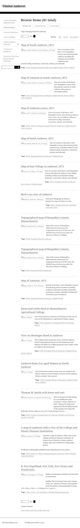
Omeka (41, 522)
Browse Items (9, 27)
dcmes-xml (29, 510)
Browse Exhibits (9, 37)
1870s (28, 67)
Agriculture (48, 323)
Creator (65, 37)
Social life (30, 417)
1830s (28, 454)
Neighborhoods (57, 67)
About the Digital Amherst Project (9, 21)
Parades (24, 417)
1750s (33, 492)
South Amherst (69, 95)
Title (59, 37)
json (35, 510)
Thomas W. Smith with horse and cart (42, 392)
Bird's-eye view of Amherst (36, 194)
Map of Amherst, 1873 (33, 280)
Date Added (73, 37)
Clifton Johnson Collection (9, 43)
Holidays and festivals (66, 415)
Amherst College (36, 126)
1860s (28, 270)
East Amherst (26, 184)
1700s (28, 492)
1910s (41, 323)
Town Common (26, 98)
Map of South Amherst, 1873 (37, 138)
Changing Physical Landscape (41, 67)
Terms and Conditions (7, 50)
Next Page (34, 36)
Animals (33, 415)
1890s (28, 415)
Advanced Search (15, 67)
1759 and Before (41, 492)
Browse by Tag (40, 26)
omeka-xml (42, 510)
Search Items (54, 26)
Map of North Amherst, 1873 (37, 45)
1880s (52, 205)
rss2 (47, 510)
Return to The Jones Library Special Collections (11, 58)
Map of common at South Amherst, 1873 (44, 77)
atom (23, 510)
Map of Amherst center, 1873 (37, 108)
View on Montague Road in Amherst (42, 335)
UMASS (37, 325)
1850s (28, 239)
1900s (41, 351)
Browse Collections (11, 32)
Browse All (27, 26)
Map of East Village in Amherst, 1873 (42, 166)
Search (18, 67)
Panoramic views (51, 207)
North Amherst (69, 67)
